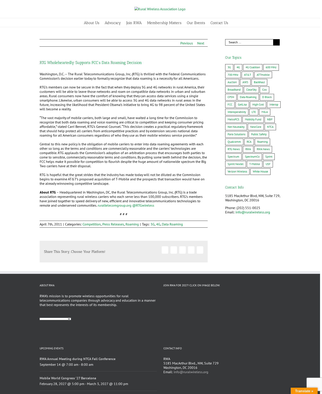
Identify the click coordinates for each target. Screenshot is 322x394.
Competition (92, 224)
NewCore (255, 127)
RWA (248, 149)
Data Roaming (172, 224)
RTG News (234, 149)
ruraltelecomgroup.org (114, 205)
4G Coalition (253, 67)
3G (152, 224)
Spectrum (233, 156)
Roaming (132, 224)
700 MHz (233, 75)
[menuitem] (94, 22)
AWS (245, 82)
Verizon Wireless (237, 171)
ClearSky (251, 89)
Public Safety (259, 134)
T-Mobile (254, 164)
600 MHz (271, 67)
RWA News (263, 149)
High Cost (258, 104)
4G (158, 224)
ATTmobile (263, 75)
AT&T (247, 75)
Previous (186, 43)
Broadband (234, 89)
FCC (230, 104)
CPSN (231, 97)
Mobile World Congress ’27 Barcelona (68, 378)
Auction (232, 82)
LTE (254, 112)
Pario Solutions (236, 134)
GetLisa (242, 104)
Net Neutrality (236, 127)
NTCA (270, 127)
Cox (264, 89)
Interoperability (237, 112)
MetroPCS (233, 119)
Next (200, 43)
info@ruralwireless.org (252, 212)
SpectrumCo (252, 156)
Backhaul (259, 82)
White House (260, 171)
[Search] (235, 22)
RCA (249, 142)
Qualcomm (234, 142)
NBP (269, 119)
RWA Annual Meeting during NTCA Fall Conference (77, 359)
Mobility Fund (253, 119)
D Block (267, 97)
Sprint (268, 156)
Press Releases (113, 224)
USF (268, 164)
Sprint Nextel (236, 164)
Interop (273, 104)
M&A (265, 112)
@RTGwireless (143, 205)
